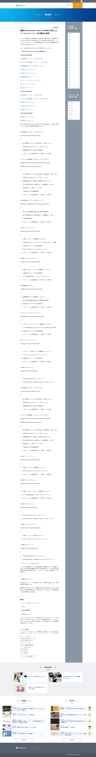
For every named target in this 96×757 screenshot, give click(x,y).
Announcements (71, 102)
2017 (70, 56)
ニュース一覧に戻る (29, 656)
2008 (70, 81)
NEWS (67, 5)
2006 (70, 87)
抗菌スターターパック (27, 87)
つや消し (40, 132)
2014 (70, 64)
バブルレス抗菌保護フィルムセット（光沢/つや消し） (35, 62)
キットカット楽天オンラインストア (30, 603)
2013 (70, 67)
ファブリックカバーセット (28, 84)
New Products (71, 110)
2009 (70, 78)
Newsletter (70, 113)
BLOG (77, 5)
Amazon (23, 606)
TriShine (70, 118)
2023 (70, 39)
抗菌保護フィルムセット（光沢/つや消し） (33, 58)
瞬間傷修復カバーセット (28, 76)
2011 (69, 73)
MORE (24, 739)
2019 (70, 50)
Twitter (88, 1)
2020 (70, 48)
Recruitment (71, 115)
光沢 (36, 132)
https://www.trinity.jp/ (26, 642)
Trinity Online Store (34, 48)
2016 (70, 59)
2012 (70, 70)
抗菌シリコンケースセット (28, 69)
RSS (94, 1)
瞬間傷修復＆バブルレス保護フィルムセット (33, 65)
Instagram (91, 1)
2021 (70, 45)
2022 (70, 42)
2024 (70, 36)
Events (70, 105)
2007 (70, 84)
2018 (70, 53)
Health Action (71, 107)
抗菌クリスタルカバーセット (29, 73)
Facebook (85, 1)
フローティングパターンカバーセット (31, 80)
